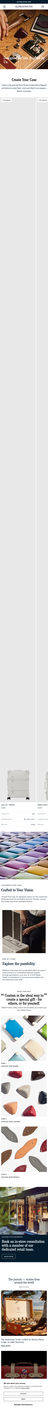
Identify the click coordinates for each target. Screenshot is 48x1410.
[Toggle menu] (4, 6)
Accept (23, 1393)
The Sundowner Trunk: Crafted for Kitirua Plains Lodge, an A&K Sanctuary (22, 1340)
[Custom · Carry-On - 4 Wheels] (18, 784)
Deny (23, 1399)
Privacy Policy (25, 1388)
